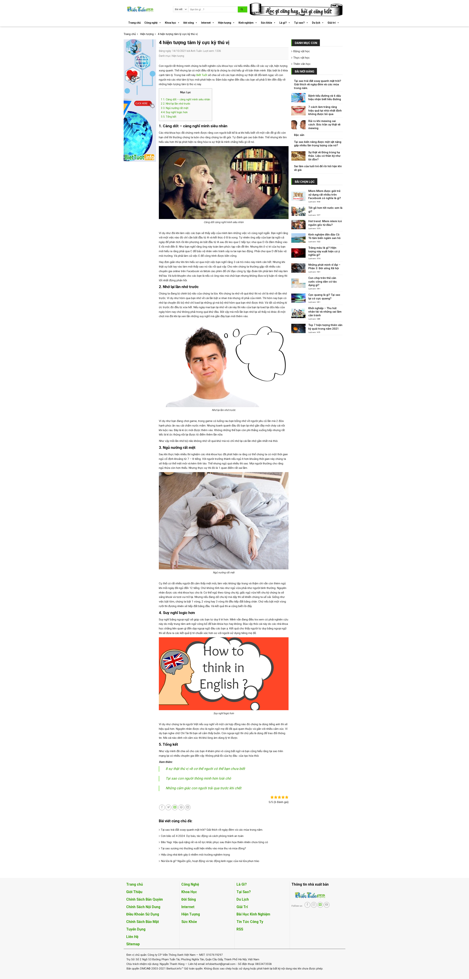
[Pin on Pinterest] (181, 807)
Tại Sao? (244, 892)
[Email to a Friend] (175, 807)
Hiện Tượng (190, 914)
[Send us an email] (320, 905)
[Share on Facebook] (162, 807)
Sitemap (133, 944)
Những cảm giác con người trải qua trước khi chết (203, 788)
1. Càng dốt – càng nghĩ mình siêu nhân (185, 99)
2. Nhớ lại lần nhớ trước (175, 103)
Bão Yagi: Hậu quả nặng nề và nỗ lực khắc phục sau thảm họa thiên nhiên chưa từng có (214, 842)
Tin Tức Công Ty (250, 922)
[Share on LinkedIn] (188, 807)
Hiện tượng (224, 22)
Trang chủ (134, 22)
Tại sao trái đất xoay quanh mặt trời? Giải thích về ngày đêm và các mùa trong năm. (212, 829)
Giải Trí (242, 907)
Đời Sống (188, 899)
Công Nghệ (190, 884)
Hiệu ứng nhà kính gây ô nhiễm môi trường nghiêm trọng (195, 854)
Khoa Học (189, 892)
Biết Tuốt (201, 75)
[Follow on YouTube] (327, 905)
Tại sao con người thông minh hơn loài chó (198, 778)
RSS (240, 929)
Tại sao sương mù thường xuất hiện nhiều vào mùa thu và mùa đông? (203, 848)
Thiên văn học (302, 64)
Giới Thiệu (134, 892)
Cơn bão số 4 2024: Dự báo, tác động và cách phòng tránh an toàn (202, 836)
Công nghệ (151, 22)
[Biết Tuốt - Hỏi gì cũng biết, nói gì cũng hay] (146, 9)
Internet (206, 22)
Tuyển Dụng (135, 929)
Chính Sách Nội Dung (143, 907)
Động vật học (301, 51)
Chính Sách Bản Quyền (144, 899)
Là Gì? (242, 884)
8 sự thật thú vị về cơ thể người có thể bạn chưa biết (205, 769)
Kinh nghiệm (246, 22)
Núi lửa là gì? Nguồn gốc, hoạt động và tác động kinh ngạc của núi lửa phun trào (210, 861)
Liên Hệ (132, 937)
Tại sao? (299, 22)
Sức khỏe (266, 22)
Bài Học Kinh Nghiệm (253, 914)
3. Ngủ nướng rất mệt (174, 108)
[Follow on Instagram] (314, 905)
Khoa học (170, 22)
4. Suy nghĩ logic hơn (174, 112)
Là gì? (283, 22)
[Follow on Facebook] (307, 905)
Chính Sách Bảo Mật (142, 922)
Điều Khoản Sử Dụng (142, 914)
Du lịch (316, 22)
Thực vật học (301, 57)
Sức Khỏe (189, 922)
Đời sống (188, 22)
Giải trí (332, 22)
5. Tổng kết (168, 116)
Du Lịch (243, 899)
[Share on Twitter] (168, 807)
